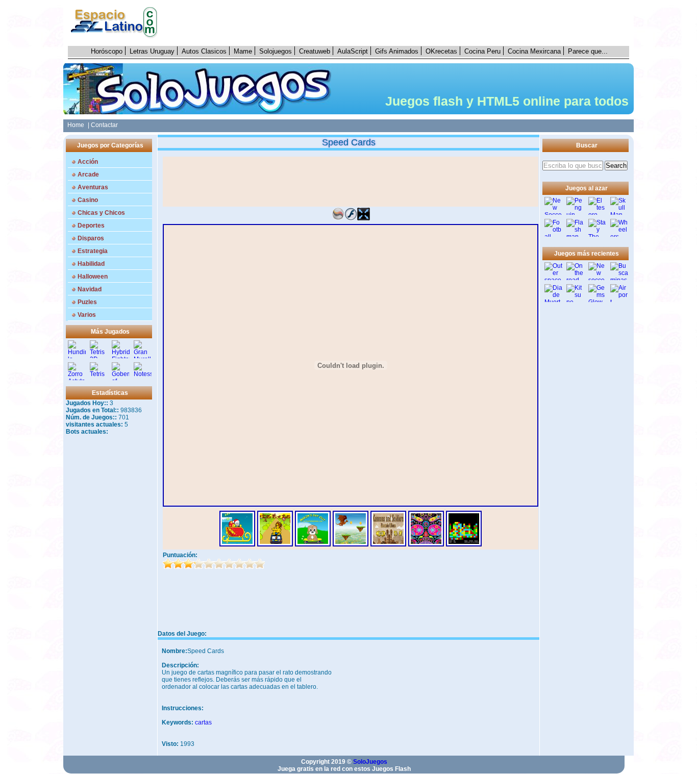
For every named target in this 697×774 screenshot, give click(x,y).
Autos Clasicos (204, 51)
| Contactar (103, 125)
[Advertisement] (399, 23)
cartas (203, 722)
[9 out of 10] (249, 564)
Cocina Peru (482, 51)
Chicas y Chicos (101, 212)
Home (74, 125)
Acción (88, 161)
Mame (243, 51)
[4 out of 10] (198, 564)
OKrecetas (441, 51)
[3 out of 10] (188, 564)
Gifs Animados (396, 51)
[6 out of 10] (219, 564)
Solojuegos (275, 51)
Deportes (91, 225)
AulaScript (352, 51)
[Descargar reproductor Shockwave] (338, 218)
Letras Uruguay (152, 51)
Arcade (88, 174)
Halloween (93, 276)
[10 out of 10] (260, 564)
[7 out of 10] (229, 564)
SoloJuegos (370, 761)
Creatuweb (314, 51)
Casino (88, 200)
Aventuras (93, 187)
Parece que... (588, 51)
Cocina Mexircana (534, 51)
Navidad (90, 289)
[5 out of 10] (209, 564)
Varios (87, 314)
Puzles (87, 302)
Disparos (91, 238)
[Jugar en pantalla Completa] (363, 218)
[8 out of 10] (239, 564)
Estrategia (93, 251)
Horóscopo (106, 51)
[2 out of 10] (178, 564)
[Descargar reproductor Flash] (350, 218)
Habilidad (91, 263)
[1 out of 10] (168, 564)
